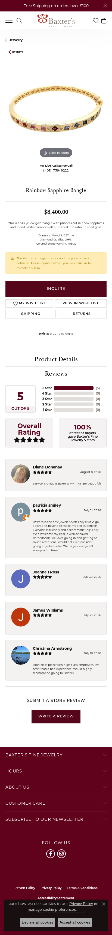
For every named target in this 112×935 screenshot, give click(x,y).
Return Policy (24, 888)
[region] (56, 108)
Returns (82, 314)
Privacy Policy (51, 888)
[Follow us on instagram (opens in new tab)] (61, 853)
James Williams (48, 610)
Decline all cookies (38, 922)
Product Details (56, 359)
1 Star (47, 410)
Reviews (56, 374)
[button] (19, 20)
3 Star (47, 399)
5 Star (47, 388)
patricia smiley (47, 505)
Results (17, 52)
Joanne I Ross (46, 572)
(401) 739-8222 (56, 170)
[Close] (105, 5)
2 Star (47, 404)
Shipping (30, 314)
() (98, 388)
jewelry (16, 40)
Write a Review (56, 716)
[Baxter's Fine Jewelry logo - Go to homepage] (56, 20)
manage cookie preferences (52, 909)
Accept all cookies (75, 922)
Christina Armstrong (52, 648)
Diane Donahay (47, 467)
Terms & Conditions (82, 888)
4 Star (47, 393)
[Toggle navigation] (9, 20)
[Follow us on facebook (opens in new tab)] (50, 853)
